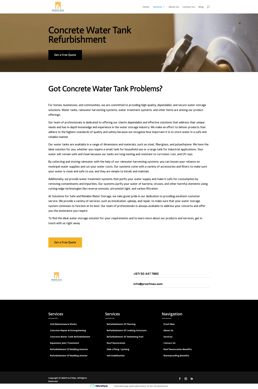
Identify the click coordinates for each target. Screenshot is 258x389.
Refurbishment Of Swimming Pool (125, 337)
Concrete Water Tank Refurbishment (70, 337)
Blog (201, 7)
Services (157, 7)
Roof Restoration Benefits (177, 349)
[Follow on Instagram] (185, 378)
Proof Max (169, 324)
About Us (174, 7)
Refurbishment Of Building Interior (68, 356)
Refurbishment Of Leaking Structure (126, 330)
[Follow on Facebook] (179, 378)
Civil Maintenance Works (63, 324)
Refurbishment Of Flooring (121, 324)
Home (146, 7)
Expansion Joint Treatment (64, 343)
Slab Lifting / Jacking (118, 349)
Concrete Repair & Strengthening (68, 330)
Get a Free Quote (65, 55)
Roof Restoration (116, 343)
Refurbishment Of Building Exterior (69, 349)
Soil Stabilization (116, 356)
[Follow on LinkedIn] (191, 378)
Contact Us (189, 7)
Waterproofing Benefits (176, 356)
